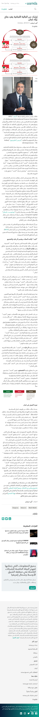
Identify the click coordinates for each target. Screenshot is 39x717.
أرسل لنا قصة (33, 679)
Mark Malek (33, 507)
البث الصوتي (33, 664)
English (4, 9)
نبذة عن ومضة (15, 3)
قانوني (35, 657)
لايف (14, 116)
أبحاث (35, 668)
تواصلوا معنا (5, 3)
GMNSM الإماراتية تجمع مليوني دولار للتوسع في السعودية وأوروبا (15, 541)
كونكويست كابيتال (9, 212)
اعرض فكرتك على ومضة (30, 695)
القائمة (10, 9)
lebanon (23, 507)
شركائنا (35, 653)
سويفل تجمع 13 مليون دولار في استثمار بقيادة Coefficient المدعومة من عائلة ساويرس (16, 552)
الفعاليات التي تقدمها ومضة (29, 672)
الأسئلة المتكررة (32, 649)
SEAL (6, 229)
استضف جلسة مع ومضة (30, 683)
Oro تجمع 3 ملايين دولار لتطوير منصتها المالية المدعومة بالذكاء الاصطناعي (16, 531)
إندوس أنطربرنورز (15, 140)
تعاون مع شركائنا (32, 687)
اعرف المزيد (15, 637)
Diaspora (15, 507)
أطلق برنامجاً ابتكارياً (31, 691)
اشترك (32, 587)
